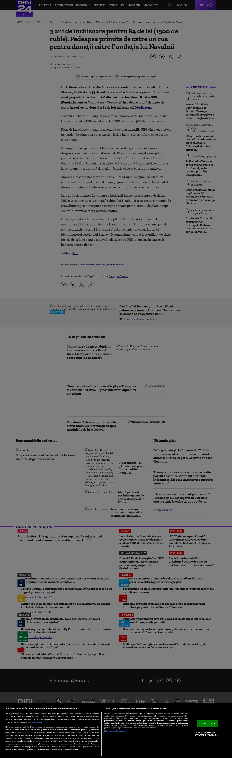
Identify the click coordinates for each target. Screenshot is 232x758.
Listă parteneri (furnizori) (115, 731)
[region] (116, 730)
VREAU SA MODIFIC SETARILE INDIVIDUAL (206, 734)
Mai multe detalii (35, 722)
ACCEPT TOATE (207, 723)
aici (36, 741)
